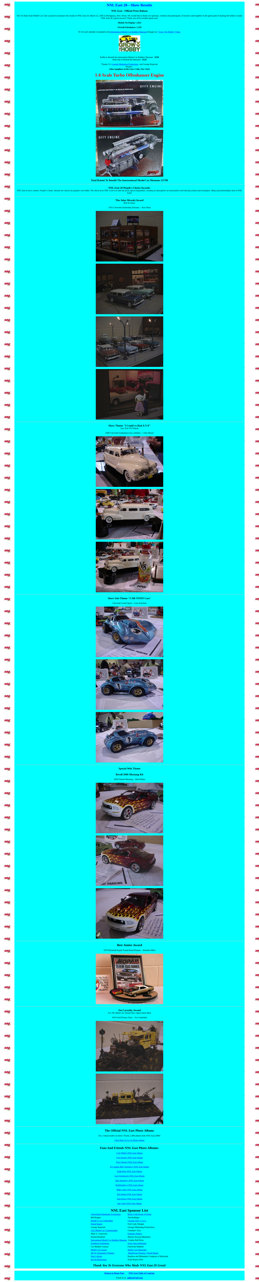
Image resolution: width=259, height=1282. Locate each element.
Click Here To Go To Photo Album (129, 1140)
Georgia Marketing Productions (125, 64)
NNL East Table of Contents (141, 1273)
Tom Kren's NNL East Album (129, 1199)
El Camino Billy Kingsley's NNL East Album (129, 1167)
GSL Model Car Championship (104, 1230)
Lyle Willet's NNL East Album (129, 1153)
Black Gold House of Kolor (139, 1214)
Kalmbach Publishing (100, 1243)
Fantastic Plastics (135, 1234)
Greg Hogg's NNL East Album (129, 1158)
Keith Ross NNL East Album (129, 1171)
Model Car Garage (99, 1250)
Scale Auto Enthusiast (137, 1243)
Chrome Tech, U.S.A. (137, 1221)
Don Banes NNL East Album (129, 1194)
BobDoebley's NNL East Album (129, 1185)
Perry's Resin (96, 1256)
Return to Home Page (114, 1273)
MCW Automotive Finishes (102, 1253)
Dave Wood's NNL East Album (129, 1162)
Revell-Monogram (98, 1259)
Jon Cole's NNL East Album (129, 1203)
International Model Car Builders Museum (128, 32)
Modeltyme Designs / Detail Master (143, 1253)
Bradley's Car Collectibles (102, 1221)
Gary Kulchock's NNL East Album (129, 1176)
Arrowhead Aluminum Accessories (106, 1214)
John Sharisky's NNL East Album (129, 1180)
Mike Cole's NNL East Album (129, 1190)
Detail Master (96, 1224)
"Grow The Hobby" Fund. (169, 32)
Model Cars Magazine (137, 1250)
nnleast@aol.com (135, 1278)
